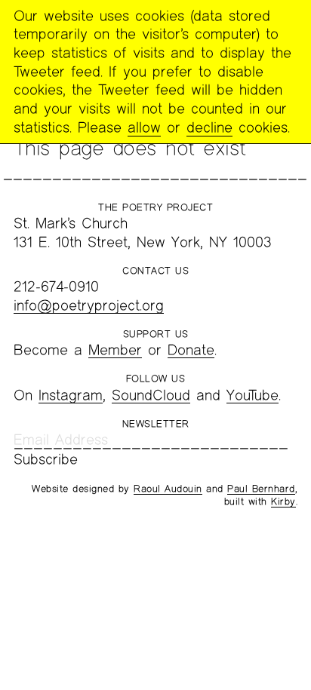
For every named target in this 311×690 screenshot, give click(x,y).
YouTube (252, 394)
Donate (191, 349)
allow (144, 127)
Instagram (70, 394)
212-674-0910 (56, 286)
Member (115, 349)
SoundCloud (151, 394)
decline (209, 127)
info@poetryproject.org (89, 305)
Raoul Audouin (168, 489)
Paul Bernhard (261, 489)
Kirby (283, 501)
